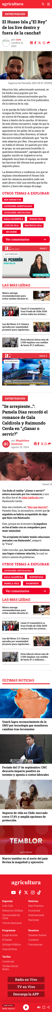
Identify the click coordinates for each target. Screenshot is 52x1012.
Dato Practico (36, 905)
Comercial (8, 961)
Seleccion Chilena (12, 910)
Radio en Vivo (26, 979)
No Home (11, 231)
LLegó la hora (9, 935)
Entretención (15, 14)
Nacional (33, 919)
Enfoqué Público (11, 944)
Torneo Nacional (11, 923)
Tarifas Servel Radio (10, 967)
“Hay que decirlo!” (37, 507)
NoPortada (36, 576)
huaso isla (36, 218)
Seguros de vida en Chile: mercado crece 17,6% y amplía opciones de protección (25, 816)
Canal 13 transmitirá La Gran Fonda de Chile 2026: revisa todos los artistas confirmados (34, 311)
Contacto (33, 939)
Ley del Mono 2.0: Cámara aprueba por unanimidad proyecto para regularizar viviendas (15, 327)
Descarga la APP (26, 994)
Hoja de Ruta (9, 949)
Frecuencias (35, 944)
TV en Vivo (26, 987)
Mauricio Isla (33, 225)
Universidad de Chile (11, 916)
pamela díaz (11, 583)
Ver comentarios (17, 239)
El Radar (7, 939)
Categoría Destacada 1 (18, 570)
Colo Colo (7, 905)
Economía (34, 910)
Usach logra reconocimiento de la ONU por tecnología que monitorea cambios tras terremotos (25, 725)
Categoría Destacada (17, 212)
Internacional (36, 915)
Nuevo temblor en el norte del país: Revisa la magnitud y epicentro (25, 860)
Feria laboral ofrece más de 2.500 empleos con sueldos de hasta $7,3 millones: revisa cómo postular (35, 342)
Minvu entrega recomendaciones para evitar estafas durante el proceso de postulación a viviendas (15, 296)
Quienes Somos (37, 935)
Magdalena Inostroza (20, 442)
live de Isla (11, 225)
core (18, 39)
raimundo (32, 583)
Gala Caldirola (30, 497)
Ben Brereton (12, 199)
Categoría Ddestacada (18, 206)
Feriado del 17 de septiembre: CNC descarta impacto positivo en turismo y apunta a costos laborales (25, 770)
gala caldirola (13, 218)
